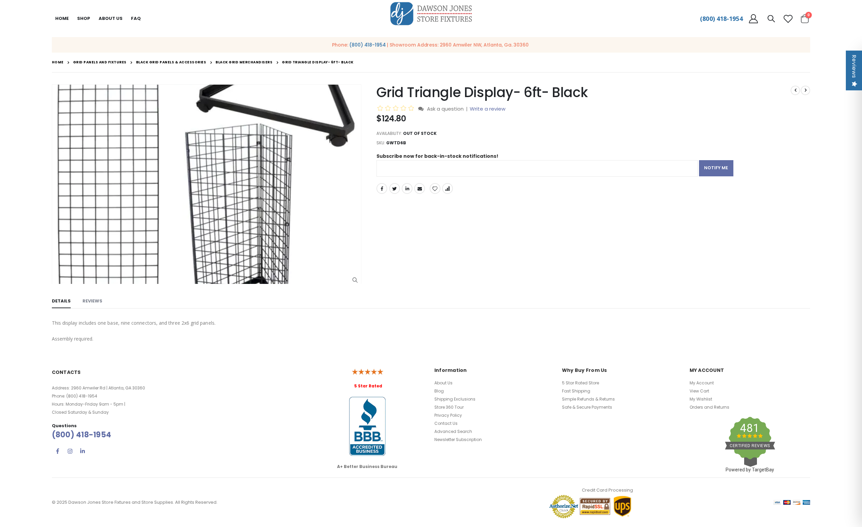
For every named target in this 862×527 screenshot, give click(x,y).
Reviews (854, 66)
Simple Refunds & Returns (588, 399)
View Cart (699, 391)
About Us (443, 383)
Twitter (394, 188)
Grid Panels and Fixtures (100, 62)
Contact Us (446, 423)
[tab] (61, 301)
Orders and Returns (709, 407)
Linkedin (82, 451)
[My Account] (754, 18)
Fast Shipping (576, 391)
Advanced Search (453, 431)
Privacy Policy (448, 415)
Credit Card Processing (607, 490)
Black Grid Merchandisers (244, 62)
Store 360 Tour (449, 407)
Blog (439, 391)
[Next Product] (805, 90)
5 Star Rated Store (580, 383)
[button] (355, 280)
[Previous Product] (795, 90)
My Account (702, 383)
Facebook (381, 188)
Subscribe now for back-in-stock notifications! (437, 156)
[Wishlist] (788, 18)
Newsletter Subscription (458, 439)
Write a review (487, 108)
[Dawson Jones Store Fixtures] (431, 14)
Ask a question (445, 108)
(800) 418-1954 (721, 18)
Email (419, 188)
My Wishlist (701, 399)
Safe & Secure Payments (587, 407)
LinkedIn (407, 188)
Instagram (70, 451)
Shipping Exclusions (454, 399)
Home (62, 18)
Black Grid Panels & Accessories (171, 62)
